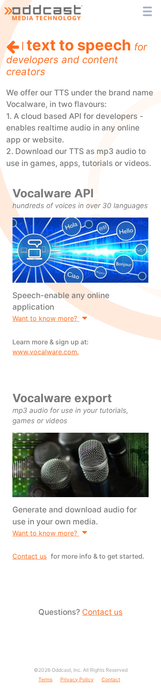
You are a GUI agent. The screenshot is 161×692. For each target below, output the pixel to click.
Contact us (29, 556)
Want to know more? (45, 318)
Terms (45, 679)
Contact (111, 679)
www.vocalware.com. (45, 352)
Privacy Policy (77, 679)
